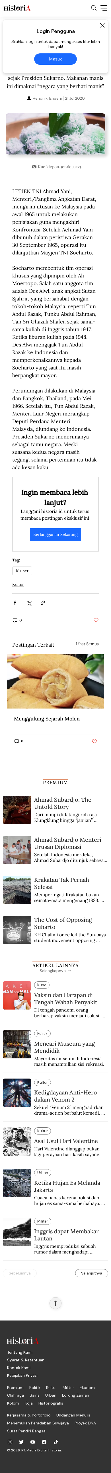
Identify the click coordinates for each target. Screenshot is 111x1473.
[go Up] (55, 1303)
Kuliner (22, 570)
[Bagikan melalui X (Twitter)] (29, 602)
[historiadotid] (10, 1442)
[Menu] (104, 8)
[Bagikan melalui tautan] (43, 602)
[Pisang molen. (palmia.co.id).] (55, 681)
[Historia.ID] (17, 8)
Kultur (18, 584)
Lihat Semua (87, 643)
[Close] (102, 25)
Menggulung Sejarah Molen (47, 718)
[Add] (55, 137)
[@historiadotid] (32, 1442)
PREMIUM (55, 782)
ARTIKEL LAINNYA (55, 965)
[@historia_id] (21, 1442)
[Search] (94, 8)
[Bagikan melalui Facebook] (15, 602)
